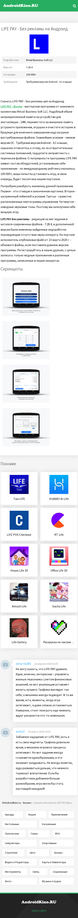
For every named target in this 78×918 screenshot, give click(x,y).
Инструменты (13, 871)
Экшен (32, 814)
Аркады (9, 814)
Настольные (12, 824)
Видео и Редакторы (17, 862)
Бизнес (58, 852)
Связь (36, 871)
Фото (8, 881)
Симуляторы (12, 843)
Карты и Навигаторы (54, 862)
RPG (57, 833)
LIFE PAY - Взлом (11, 106)
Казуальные (49, 824)
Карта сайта (39, 910)
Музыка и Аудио (51, 881)
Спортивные (49, 843)
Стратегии (11, 852)
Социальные (60, 871)
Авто (32, 852)
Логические (12, 833)
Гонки (34, 833)
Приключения (59, 814)
